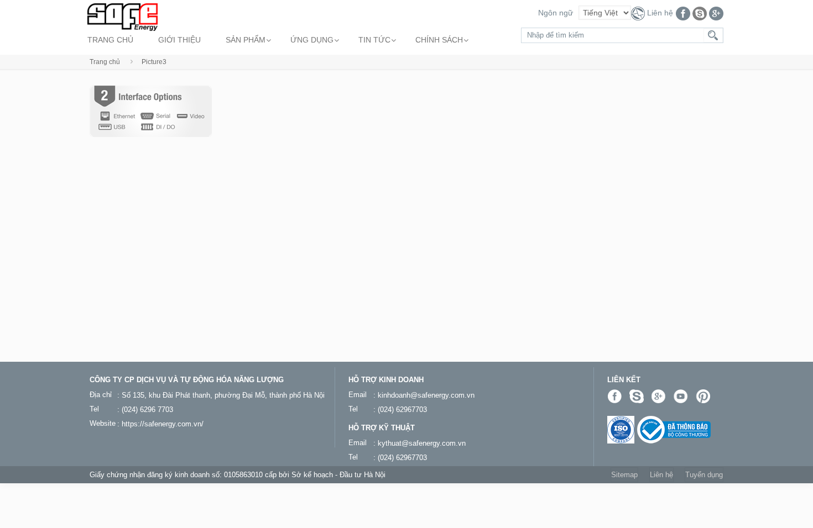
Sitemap (624, 475)
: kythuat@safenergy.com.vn (419, 443)
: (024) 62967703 (400, 409)
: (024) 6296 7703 (145, 409)
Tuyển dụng (704, 475)
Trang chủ (105, 62)
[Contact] (638, 13)
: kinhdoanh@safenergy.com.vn (424, 395)
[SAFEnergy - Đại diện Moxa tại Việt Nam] (122, 16)
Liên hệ (660, 12)
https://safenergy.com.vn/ (163, 424)
